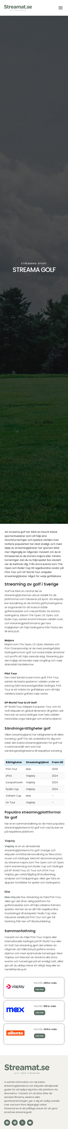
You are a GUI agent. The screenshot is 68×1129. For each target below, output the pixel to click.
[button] (7, 1123)
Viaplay (9, 846)
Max (7, 897)
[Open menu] (60, 8)
